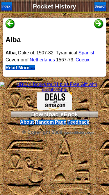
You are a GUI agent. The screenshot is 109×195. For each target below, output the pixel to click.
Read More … (20, 67)
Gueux (82, 59)
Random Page (50, 122)
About (27, 122)
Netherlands (42, 59)
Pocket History (54, 6)
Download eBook (54, 114)
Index (5, 6)
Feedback (78, 122)
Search (100, 6)
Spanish (87, 52)
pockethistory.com (79, 133)
